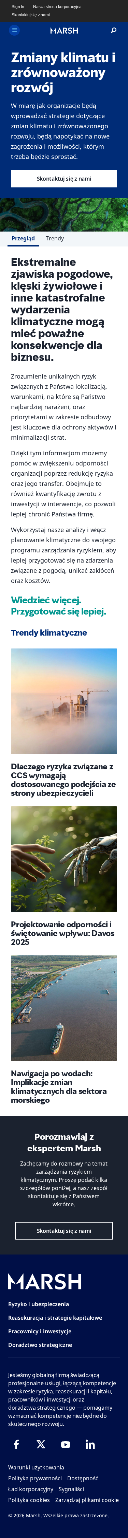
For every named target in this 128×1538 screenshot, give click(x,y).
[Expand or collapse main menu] (14, 30)
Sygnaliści (71, 1489)
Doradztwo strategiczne (40, 1345)
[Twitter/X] (41, 1444)
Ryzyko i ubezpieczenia (38, 1304)
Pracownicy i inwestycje (39, 1331)
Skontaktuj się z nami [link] (31, 15)
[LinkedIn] (90, 1444)
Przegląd (23, 238)
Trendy (55, 238)
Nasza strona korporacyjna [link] (57, 6)
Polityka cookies (29, 1500)
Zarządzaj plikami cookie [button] (87, 1500)
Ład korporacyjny (30, 1489)
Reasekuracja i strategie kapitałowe (55, 1317)
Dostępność (82, 1478)
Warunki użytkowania (36, 1467)
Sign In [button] (18, 6)
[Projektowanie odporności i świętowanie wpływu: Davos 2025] (64, 859)
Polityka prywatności (35, 1478)
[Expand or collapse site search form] (113, 30)
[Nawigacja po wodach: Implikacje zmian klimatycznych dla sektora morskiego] (64, 1008)
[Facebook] (16, 1444)
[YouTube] (65, 1444)
